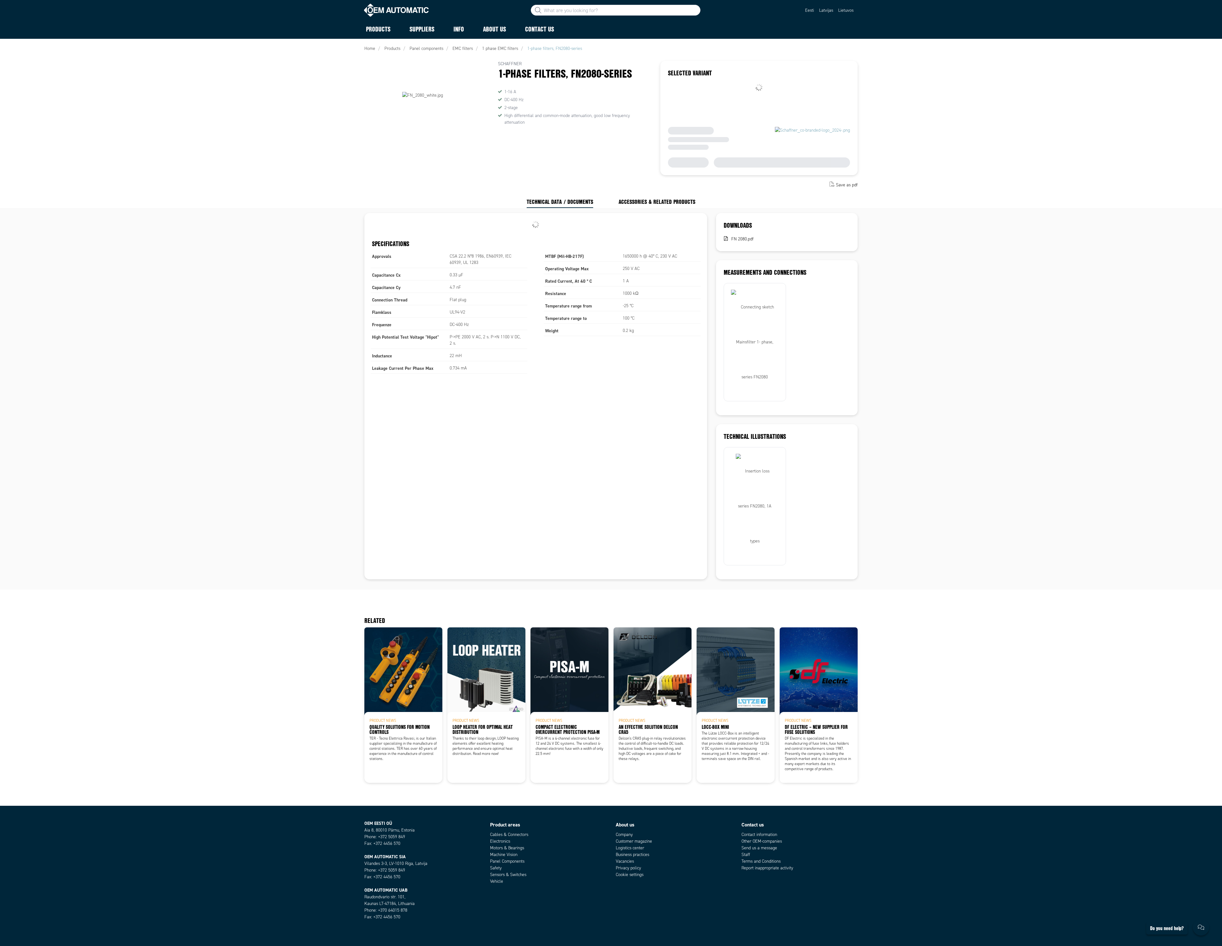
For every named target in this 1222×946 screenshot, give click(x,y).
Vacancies (625, 861)
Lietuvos (845, 10)
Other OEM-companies (761, 841)
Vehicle (496, 881)
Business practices (632, 854)
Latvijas (826, 10)
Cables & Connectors (509, 834)
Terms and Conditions (761, 861)
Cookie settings (629, 874)
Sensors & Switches (508, 874)
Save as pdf (847, 185)
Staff (745, 854)
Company (624, 834)
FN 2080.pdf (742, 239)
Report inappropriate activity (767, 868)
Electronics (500, 841)
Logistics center (630, 848)
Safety (496, 868)
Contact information (759, 834)
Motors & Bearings (507, 848)
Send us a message (759, 848)
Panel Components (507, 861)
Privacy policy (628, 868)
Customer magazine (634, 841)
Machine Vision (503, 854)
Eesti (809, 10)
